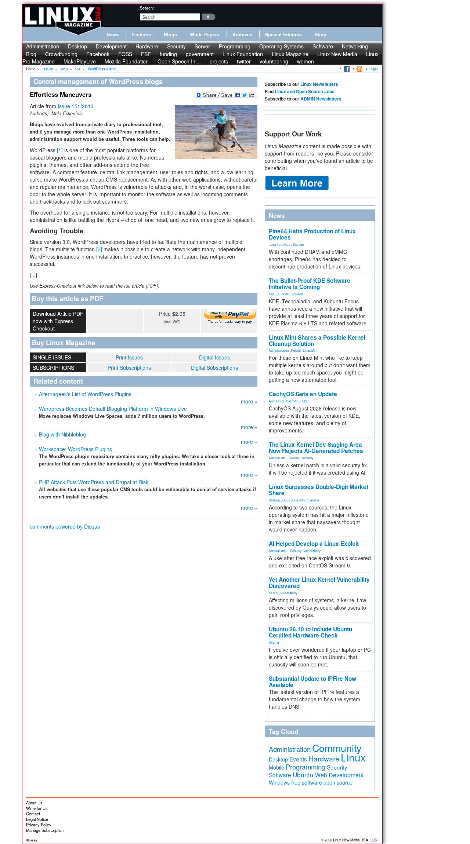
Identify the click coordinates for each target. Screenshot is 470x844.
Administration (42, 46)
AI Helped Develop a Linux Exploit (314, 544)
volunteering (274, 61)
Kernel (296, 350)
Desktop (77, 46)
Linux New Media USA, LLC (355, 840)
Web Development (339, 775)
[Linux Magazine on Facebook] (346, 68)
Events (298, 759)
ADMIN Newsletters (320, 98)
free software (306, 782)
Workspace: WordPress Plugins (75, 449)
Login (373, 68)
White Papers (205, 34)
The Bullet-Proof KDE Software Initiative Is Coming (309, 284)
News (112, 34)
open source (337, 782)
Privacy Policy (38, 824)
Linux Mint (310, 350)
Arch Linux (276, 401)
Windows (279, 782)
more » (249, 401)
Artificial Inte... (278, 458)
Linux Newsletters (319, 84)
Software (322, 46)
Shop (320, 34)
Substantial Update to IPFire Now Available (312, 682)
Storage (298, 244)
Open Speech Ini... (179, 61)
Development (111, 46)
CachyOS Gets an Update (303, 394)
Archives (242, 34)
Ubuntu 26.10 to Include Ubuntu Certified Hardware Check (310, 632)
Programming (234, 46)
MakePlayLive (80, 61)
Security (176, 46)
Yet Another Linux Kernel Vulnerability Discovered (319, 583)
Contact (33, 813)
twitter (244, 61)
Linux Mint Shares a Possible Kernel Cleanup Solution (317, 340)
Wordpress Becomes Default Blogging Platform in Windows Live (113, 408)
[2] (99, 249)
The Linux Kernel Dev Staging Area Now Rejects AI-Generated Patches (316, 448)
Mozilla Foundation (127, 61)
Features (141, 34)
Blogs (170, 34)
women (305, 61)
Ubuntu (274, 642)
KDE (272, 294)
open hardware (279, 244)
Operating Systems (281, 46)
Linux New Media (337, 54)
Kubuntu (284, 294)
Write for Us (37, 808)
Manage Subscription (45, 830)
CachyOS (293, 401)
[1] (60, 150)
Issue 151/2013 (76, 106)
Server (202, 46)
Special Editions (283, 34)
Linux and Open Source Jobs (305, 91)
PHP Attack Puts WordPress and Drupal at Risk (93, 482)
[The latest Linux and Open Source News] (358, 68)
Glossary (31, 840)
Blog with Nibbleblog (62, 434)
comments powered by (65, 526)
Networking (355, 46)
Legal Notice (37, 819)
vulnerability (312, 550)
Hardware (146, 46)
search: (147, 8)
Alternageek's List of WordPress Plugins (85, 394)
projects (219, 61)
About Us (34, 802)
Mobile (276, 767)
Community (336, 748)
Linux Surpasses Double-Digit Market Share (318, 490)
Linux (286, 500)
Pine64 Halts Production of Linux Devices (312, 234)
